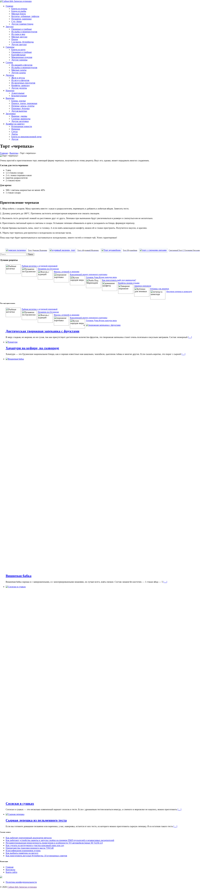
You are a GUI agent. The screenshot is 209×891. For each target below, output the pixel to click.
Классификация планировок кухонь (23, 850)
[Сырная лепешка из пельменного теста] (15, 814)
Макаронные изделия (21, 57)
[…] (190, 337)
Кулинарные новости (21, 126)
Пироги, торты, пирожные (24, 103)
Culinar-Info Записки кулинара (22, 887)
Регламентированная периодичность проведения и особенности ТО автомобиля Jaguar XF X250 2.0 (54, 843)
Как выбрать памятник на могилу (22, 853)
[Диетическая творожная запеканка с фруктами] (103, 325)
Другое (14, 139)
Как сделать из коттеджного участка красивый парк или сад (35, 845)
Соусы (14, 131)
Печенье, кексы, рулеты (22, 106)
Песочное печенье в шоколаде (179, 291)
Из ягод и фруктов (20, 80)
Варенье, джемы (19, 116)
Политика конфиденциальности (21, 882)
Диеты (14, 134)
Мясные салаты (18, 70)
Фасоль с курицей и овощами (66, 271)
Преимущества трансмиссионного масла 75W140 (30, 848)
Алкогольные (17, 93)
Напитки (10, 90)
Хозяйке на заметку (15, 124)
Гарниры (10, 47)
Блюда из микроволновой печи (26, 136)
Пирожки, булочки (20, 108)
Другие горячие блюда (22, 24)
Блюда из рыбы (18, 11)
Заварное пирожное (142, 285)
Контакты (10, 869)
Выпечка (10, 98)
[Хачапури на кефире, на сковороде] (11, 342)
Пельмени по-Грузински (48, 268)
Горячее (9, 6)
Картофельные (18, 54)
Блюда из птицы (19, 8)
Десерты (10, 75)
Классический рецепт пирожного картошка (88, 274)
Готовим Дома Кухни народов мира (101, 277)
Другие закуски (19, 44)
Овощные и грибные (21, 29)
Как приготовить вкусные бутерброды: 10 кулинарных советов (36, 855)
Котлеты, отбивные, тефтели (25, 16)
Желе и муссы (18, 78)
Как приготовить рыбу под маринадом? (119, 280)
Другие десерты (19, 88)
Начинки (15, 129)
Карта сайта (11, 872)
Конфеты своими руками (128, 282)
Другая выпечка (19, 111)
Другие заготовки (20, 121)
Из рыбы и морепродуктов (24, 31)
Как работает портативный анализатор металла (29, 838)
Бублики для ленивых (159, 288)
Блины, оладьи (18, 101)
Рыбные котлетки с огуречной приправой (39, 265)
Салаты (9, 62)
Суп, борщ (16, 21)
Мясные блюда (18, 14)
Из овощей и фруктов (21, 65)
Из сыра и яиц (18, 34)
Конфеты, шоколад (20, 85)
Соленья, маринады (20, 118)
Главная (9, 867)
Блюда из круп (18, 49)
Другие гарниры (19, 60)
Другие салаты (18, 72)
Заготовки (11, 113)
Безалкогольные (19, 95)
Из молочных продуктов (23, 83)
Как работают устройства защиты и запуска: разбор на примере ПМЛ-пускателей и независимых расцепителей (60, 840)
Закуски (10, 26)
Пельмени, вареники (21, 19)
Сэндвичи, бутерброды (22, 42)
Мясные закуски (19, 37)
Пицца (14, 39)
